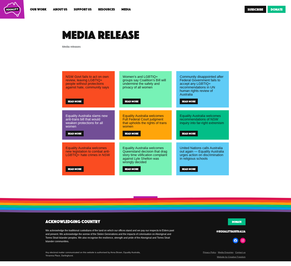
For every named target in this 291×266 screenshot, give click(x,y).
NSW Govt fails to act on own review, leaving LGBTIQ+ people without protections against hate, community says (88, 82)
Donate (277, 9)
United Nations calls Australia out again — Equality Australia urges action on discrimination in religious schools (202, 153)
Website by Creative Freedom (231, 257)
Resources (106, 9)
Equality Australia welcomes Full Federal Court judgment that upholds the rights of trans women (145, 121)
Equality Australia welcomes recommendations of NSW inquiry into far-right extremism (202, 119)
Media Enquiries (225, 252)
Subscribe (255, 9)
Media (126, 9)
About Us (60, 9)
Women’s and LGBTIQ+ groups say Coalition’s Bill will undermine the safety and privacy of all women (144, 82)
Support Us (83, 9)
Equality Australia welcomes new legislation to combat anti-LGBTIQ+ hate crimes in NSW (88, 151)
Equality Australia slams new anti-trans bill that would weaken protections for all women (87, 121)
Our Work (38, 9)
